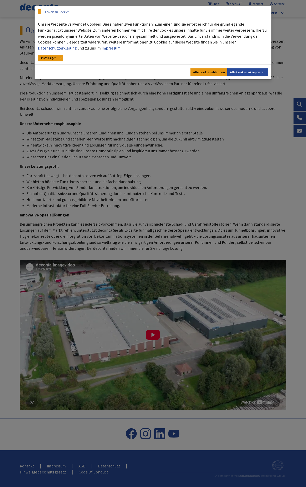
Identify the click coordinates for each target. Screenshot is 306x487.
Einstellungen (48, 58)
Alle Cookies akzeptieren (247, 72)
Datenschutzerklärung (57, 48)
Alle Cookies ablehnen (209, 72)
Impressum (111, 48)
